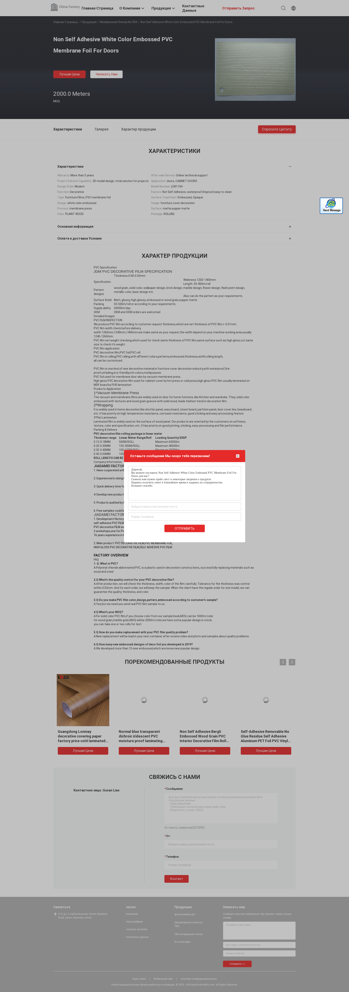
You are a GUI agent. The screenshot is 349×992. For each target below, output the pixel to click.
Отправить (184, 528)
